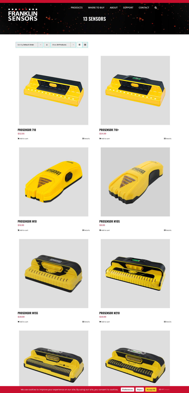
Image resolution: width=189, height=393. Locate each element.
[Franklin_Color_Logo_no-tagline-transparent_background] (22, 9)
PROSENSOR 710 (27, 130)
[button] (156, 8)
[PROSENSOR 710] (54, 90)
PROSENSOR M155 (28, 313)
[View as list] (85, 44)
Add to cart (24, 139)
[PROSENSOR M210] (135, 273)
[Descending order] (47, 45)
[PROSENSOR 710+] (135, 90)
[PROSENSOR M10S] (135, 181)
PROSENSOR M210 (109, 313)
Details (87, 139)
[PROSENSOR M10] (54, 181)
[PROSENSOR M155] (54, 273)
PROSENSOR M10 (27, 221)
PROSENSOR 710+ (109, 130)
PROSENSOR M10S (109, 221)
